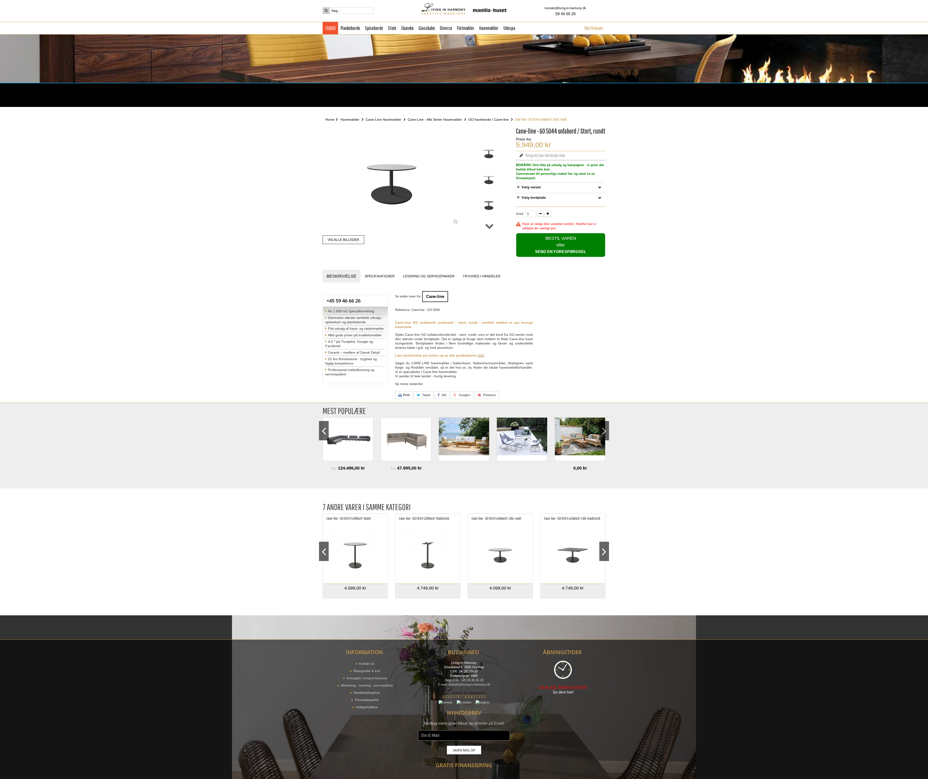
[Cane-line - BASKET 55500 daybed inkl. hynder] (580, 439)
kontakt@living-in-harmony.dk (565, 8)
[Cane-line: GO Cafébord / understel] (355, 553)
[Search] (326, 10)
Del (443, 395)
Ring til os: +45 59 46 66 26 (464, 680)
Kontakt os (366, 664)
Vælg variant (531, 187)
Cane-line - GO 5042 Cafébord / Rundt (348, 518)
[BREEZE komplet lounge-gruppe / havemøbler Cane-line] (464, 439)
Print (406, 395)
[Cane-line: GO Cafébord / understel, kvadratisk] (427, 553)
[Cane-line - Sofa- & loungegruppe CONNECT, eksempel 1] (348, 439)
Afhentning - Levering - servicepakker (367, 685)
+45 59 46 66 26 (343, 300)
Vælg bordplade (534, 197)
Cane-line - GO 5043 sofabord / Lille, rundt (496, 518)
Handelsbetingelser (367, 693)
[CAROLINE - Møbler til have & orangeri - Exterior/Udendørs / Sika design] (406, 439)
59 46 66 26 (565, 14)
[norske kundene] (445, 702)
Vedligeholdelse (367, 707)
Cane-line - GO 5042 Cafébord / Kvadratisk (424, 518)
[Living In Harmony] (464, 8)
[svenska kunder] (464, 702)
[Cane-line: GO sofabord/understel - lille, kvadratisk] (572, 553)
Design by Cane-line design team (545, 155)
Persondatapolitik (367, 700)
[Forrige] (489, 134)
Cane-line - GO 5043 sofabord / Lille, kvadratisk (572, 518)
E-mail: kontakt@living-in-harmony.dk (464, 684)
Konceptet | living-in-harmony (367, 678)
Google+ (464, 395)
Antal (519, 214)
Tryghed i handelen (481, 276)
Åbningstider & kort (366, 671)
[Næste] (489, 226)
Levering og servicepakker (429, 276)
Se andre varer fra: (408, 296)
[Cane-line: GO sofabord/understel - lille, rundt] (500, 553)
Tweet (425, 395)
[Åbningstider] (347, 95)
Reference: (402, 310)
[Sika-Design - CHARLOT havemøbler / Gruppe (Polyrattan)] (522, 439)
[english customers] (482, 702)
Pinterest (489, 395)
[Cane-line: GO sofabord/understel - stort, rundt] (489, 153)
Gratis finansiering (464, 765)
